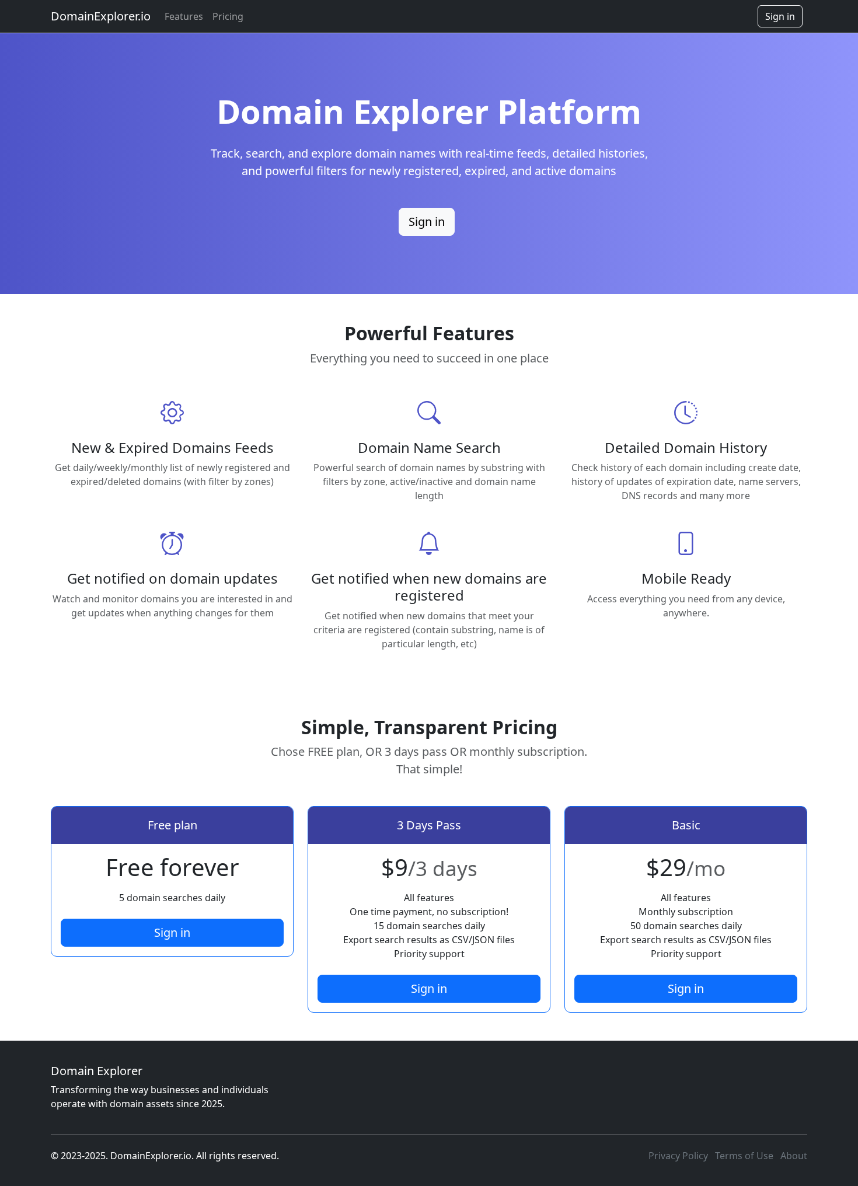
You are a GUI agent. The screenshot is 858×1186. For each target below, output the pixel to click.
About (793, 1155)
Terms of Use (744, 1155)
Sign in (780, 16)
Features (184, 16)
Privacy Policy (678, 1155)
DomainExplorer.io (101, 16)
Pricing (227, 16)
